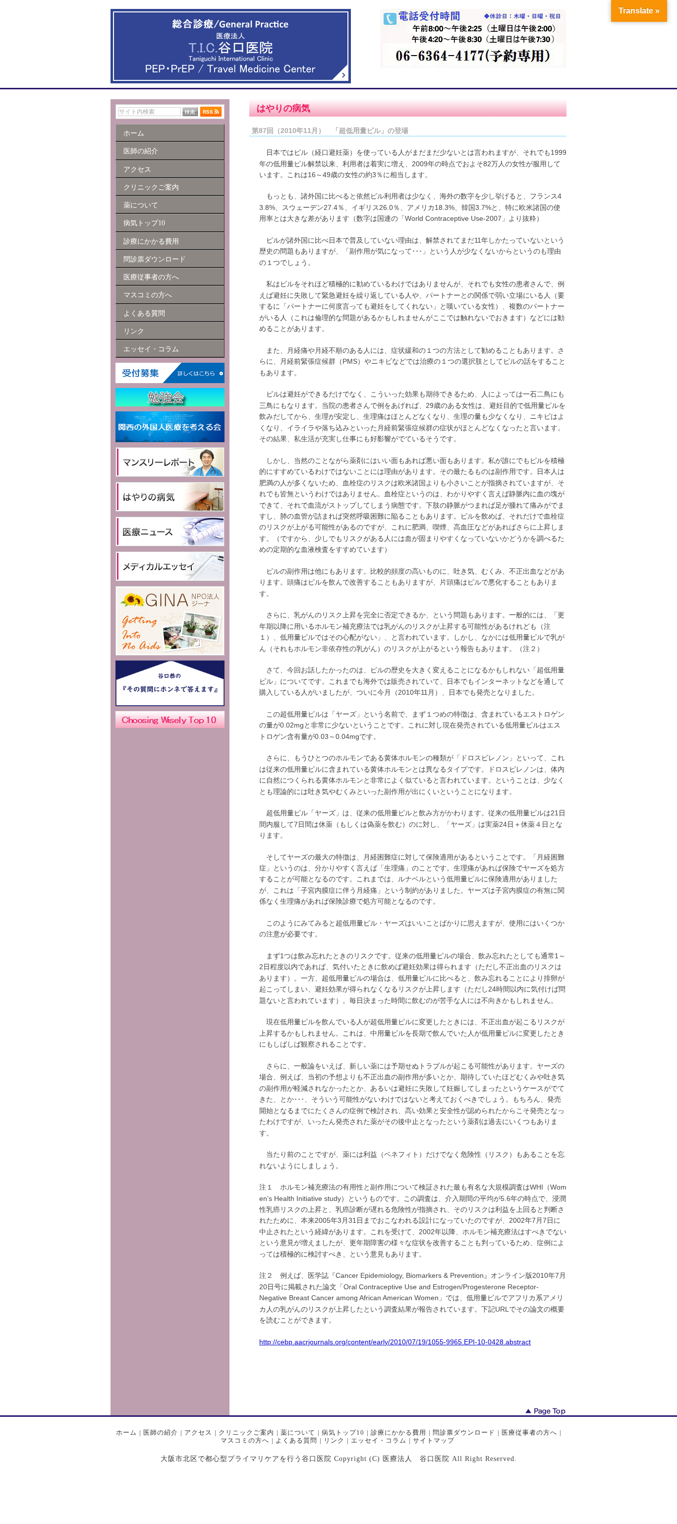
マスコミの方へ (245, 1440)
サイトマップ (433, 1440)
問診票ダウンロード (464, 1432)
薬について (298, 1432)
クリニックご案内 (246, 1432)
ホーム (126, 1432)
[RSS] (211, 111)
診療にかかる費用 (398, 1432)
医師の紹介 (160, 1432)
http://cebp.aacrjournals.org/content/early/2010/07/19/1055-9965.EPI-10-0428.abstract (395, 1342)
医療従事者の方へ (529, 1432)
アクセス (198, 1432)
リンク (334, 1440)
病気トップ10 (343, 1432)
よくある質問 (296, 1440)
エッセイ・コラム (378, 1440)
